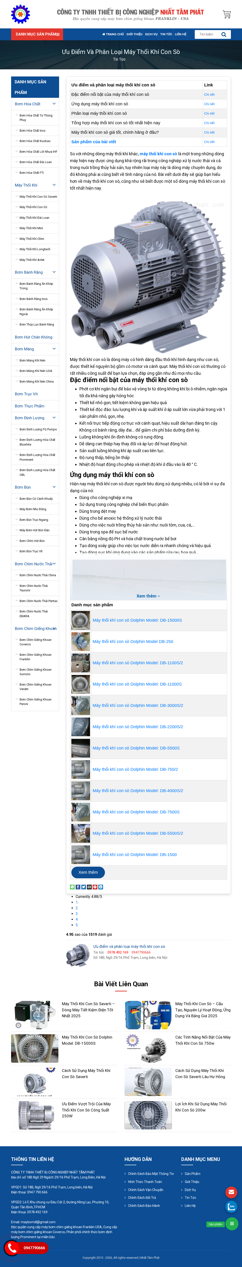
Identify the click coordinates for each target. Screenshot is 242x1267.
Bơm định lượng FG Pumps (38, 429)
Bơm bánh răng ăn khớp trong (36, 286)
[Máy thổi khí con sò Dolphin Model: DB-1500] (80, 854)
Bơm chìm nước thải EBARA (34, 614)
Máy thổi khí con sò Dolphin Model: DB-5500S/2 (138, 833)
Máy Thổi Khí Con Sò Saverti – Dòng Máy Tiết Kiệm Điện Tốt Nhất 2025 (88, 1009)
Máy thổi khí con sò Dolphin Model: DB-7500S (136, 812)
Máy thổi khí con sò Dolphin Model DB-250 (133, 641)
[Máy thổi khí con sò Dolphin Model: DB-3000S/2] (80, 705)
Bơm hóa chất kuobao (35, 141)
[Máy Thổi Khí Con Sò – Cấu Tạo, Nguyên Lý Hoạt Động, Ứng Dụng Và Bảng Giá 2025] (148, 1015)
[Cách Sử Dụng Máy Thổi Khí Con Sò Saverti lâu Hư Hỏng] (148, 1081)
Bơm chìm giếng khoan (36, 628)
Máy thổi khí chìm (32, 239)
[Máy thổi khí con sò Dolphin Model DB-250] (80, 641)
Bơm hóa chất (27, 104)
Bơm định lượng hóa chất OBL (37, 472)
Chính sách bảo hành (144, 1206)
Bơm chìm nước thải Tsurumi (34, 588)
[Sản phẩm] (231, 1223)
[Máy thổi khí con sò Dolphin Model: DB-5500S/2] (80, 833)
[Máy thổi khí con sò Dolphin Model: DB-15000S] (80, 620)
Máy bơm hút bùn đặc (35, 530)
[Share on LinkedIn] (100, 886)
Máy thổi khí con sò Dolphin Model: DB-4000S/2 (138, 790)
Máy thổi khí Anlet (32, 260)
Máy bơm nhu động (33, 509)
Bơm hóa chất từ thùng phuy (36, 118)
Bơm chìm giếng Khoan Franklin (36, 657)
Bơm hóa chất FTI (32, 172)
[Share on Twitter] (83, 886)
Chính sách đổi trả (142, 1198)
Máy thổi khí (26, 185)
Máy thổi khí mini (31, 228)
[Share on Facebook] (78, 886)
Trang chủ (114, 34)
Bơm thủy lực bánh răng (37, 324)
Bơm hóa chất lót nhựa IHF (38, 151)
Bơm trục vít (26, 394)
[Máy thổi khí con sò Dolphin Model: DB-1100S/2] (80, 662)
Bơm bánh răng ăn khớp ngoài (36, 312)
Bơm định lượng (29, 417)
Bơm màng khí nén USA (36, 371)
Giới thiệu (134, 34)
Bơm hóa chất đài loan (36, 162)
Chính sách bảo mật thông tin (151, 1174)
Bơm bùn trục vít (31, 551)
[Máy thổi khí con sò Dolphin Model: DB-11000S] (80, 684)
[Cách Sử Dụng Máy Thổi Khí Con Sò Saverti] (34, 1081)
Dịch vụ (151, 34)
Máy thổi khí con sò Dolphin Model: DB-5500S (136, 748)
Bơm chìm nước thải (33, 564)
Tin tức (166, 34)
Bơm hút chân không (33, 337)
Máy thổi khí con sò (33, 207)
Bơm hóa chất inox (32, 130)
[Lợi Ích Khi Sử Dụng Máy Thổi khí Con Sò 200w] (148, 1115)
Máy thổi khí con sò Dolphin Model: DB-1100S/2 (138, 662)
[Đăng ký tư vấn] (231, 1192)
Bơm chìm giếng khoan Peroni (36, 702)
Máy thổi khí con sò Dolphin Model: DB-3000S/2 (138, 705)
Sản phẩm (192, 1174)
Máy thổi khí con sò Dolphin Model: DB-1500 (135, 854)
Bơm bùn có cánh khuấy (36, 498)
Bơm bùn (23, 487)
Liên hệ (180, 34)
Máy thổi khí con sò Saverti (38, 196)
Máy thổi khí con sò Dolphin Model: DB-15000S (137, 620)
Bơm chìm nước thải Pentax (38, 601)
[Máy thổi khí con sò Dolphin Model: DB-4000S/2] (80, 790)
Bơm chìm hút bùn (32, 541)
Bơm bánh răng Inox (34, 299)
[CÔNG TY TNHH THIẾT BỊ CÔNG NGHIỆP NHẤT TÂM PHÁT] (20, 14)
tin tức (119, 59)
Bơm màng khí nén (32, 360)
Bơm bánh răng (29, 272)
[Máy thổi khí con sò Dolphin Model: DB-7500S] (80, 811)
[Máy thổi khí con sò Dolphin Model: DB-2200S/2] (80, 726)
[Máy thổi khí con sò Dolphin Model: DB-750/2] (80, 769)
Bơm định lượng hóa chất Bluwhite (37, 442)
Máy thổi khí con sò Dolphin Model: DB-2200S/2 (138, 726)
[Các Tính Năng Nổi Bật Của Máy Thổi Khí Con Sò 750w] (148, 1048)
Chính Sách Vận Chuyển (145, 1190)
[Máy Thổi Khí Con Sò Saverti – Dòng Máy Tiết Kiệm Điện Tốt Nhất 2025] (34, 1015)
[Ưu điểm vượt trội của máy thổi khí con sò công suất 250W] (34, 1115)
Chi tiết (209, 94)
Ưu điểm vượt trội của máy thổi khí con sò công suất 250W (86, 1110)
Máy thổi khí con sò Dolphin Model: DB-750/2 (135, 769)
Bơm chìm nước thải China (38, 575)
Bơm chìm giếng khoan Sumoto (36, 672)
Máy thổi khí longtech (35, 249)
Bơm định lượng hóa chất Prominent (37, 457)
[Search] (224, 34)
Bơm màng (24, 349)
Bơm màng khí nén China (37, 381)
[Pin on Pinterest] (95, 886)
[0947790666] (231, 1207)
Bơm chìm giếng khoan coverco (36, 642)
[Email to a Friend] (89, 886)
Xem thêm (88, 872)
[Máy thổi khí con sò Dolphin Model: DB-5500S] (80, 747)
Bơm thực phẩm (29, 406)
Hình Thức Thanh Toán (145, 1182)
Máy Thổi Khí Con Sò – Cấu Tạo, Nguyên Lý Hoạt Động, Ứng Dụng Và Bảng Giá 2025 (203, 1009)
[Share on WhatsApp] (72, 886)
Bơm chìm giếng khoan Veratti (36, 687)
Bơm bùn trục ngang (34, 520)
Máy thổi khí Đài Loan (34, 217)
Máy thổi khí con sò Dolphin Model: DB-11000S (137, 684)
